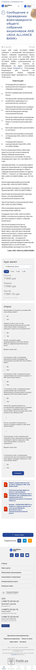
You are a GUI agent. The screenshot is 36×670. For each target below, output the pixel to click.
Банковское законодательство (18, 635)
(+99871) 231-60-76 (9, 609)
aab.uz (6, 6)
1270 (3, 599)
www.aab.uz (14, 654)
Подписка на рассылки (12, 639)
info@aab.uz (17, 68)
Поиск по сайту (27, 639)
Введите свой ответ (10, 349)
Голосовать (18, 473)
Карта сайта (14, 642)
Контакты (23, 642)
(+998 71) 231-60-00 (10, 601)
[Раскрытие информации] (3, 13)
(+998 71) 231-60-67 (10, 617)
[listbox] (18, 267)
